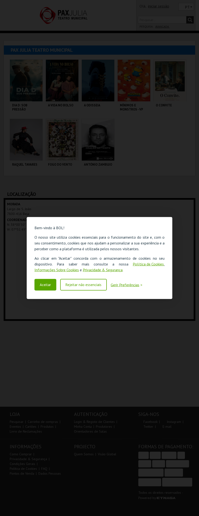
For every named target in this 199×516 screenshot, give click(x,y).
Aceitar (45, 284)
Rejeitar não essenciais (83, 284)
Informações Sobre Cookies (56, 269)
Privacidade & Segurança (103, 269)
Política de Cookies (148, 264)
